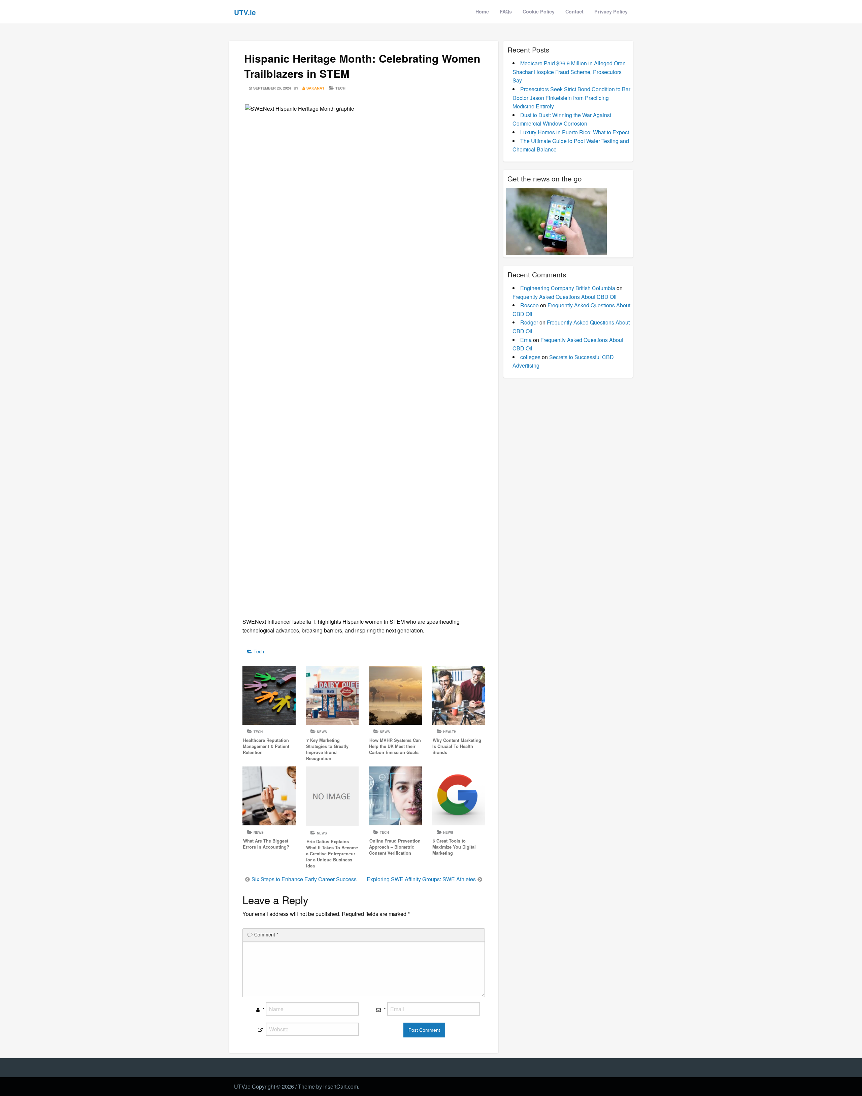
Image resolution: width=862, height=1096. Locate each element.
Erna (526, 340)
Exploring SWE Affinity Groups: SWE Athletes (421, 879)
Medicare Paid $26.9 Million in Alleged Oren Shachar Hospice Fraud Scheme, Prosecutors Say (569, 71)
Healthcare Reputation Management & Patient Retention (266, 746)
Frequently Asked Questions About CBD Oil (564, 297)
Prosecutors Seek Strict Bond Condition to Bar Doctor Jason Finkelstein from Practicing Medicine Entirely (571, 97)
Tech (340, 88)
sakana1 (315, 88)
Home (482, 11)
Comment (266, 934)
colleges (530, 357)
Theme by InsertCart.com (328, 1086)
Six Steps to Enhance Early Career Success (304, 879)
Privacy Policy (611, 11)
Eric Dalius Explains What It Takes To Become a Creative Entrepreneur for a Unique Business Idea (332, 853)
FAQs (506, 11)
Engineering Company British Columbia (567, 288)
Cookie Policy (539, 11)
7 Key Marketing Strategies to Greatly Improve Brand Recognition (327, 749)
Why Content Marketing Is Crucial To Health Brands (456, 746)
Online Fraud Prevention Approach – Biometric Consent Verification (395, 847)
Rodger (529, 322)
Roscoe (529, 305)
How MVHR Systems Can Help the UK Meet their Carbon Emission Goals (395, 746)
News (322, 731)
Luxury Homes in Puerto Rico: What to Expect (574, 132)
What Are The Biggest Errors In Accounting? (266, 844)
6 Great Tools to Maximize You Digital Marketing (454, 847)
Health (449, 731)
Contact (574, 11)
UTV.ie (245, 12)
